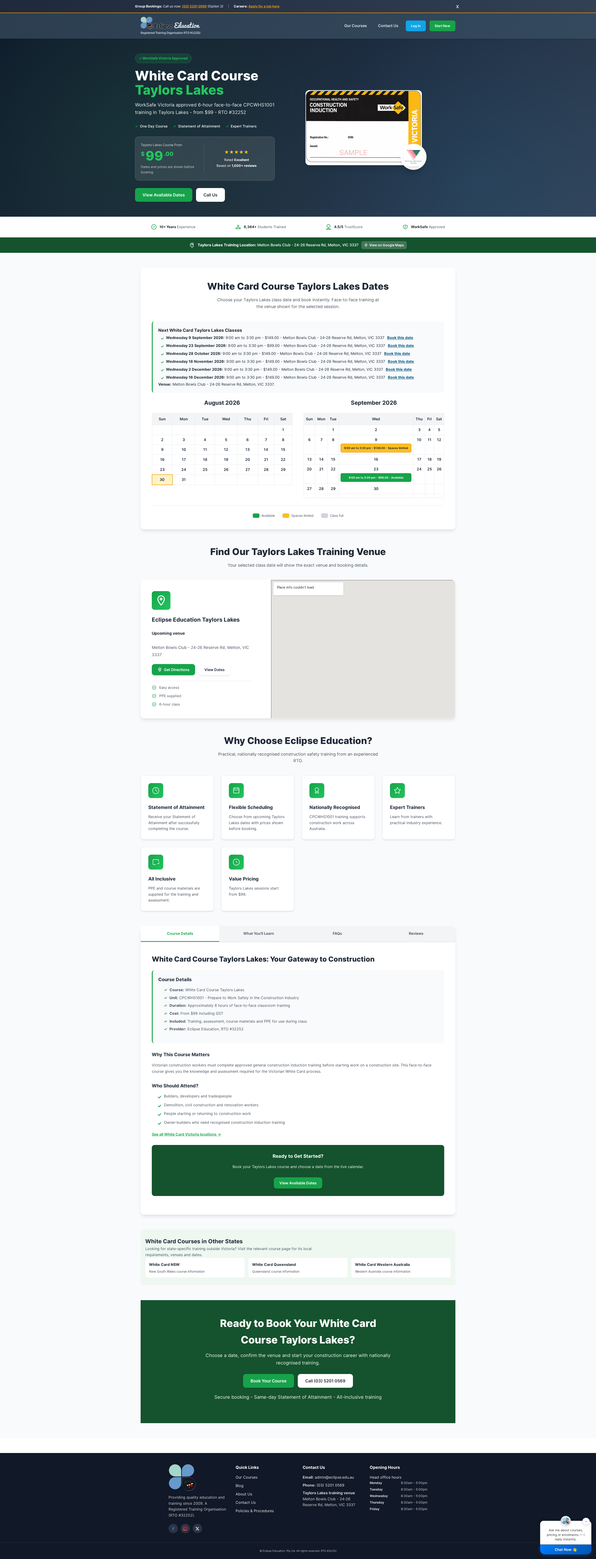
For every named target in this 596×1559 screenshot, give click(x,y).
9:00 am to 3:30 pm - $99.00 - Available (376, 477)
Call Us (210, 194)
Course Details (180, 933)
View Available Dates (163, 194)
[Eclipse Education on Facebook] (173, 1528)
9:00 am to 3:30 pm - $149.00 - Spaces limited (376, 448)
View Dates (214, 669)
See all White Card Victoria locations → (186, 1134)
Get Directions (177, 669)
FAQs (337, 933)
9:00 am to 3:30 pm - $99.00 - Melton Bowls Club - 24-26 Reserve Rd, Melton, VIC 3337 (290, 345)
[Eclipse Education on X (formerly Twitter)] (197, 1528)
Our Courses (355, 25)
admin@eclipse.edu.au (334, 1477)
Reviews (416, 933)
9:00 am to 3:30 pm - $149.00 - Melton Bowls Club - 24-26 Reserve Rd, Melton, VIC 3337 (289, 337)
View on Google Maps (386, 245)
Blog (240, 1485)
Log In (416, 26)
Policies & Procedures (255, 1510)
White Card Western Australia (382, 1267)
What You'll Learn (258, 933)
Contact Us (388, 25)
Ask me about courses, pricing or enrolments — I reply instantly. (567, 1531)
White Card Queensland (275, 1267)
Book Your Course (269, 1380)
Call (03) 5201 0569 (325, 1380)
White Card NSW (177, 1267)
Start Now (442, 26)
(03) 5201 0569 (194, 6)
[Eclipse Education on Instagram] (185, 1528)
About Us (244, 1494)
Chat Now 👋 (566, 1549)
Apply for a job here (263, 6)
